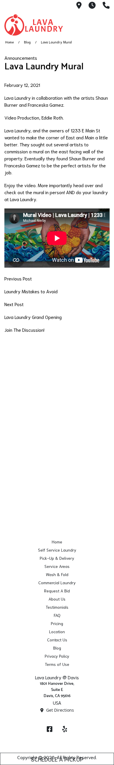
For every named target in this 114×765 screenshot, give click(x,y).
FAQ (57, 615)
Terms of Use (57, 664)
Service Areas (57, 566)
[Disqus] (57, 412)
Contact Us (57, 639)
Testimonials (57, 607)
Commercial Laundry (57, 582)
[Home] (33, 25)
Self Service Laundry (57, 549)
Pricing (57, 623)
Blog (27, 42)
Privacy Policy (57, 656)
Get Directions (59, 710)
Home (9, 42)
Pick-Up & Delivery (57, 558)
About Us (57, 598)
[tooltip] (79, 5)
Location (57, 631)
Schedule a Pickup (57, 759)
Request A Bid (57, 590)
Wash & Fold (57, 574)
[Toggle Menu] (103, 23)
